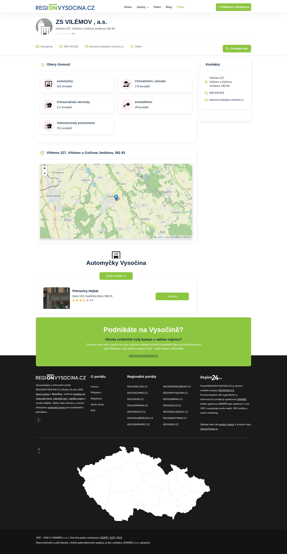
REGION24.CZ (171, 424)
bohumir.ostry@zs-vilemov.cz (226, 99)
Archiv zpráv (97, 404)
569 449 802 (216, 92)
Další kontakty (115, 276)
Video (157, 7)
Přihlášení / (227, 7)
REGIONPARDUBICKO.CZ (177, 386)
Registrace (242, 7)
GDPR (104, 537)
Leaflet (159, 237)
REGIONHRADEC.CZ (138, 424)
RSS (93, 410)
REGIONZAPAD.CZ (137, 393)
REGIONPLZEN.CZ (137, 386)
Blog (169, 7)
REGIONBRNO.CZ (173, 399)
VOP (112, 537)
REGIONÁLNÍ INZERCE (143, 356)
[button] (116, 197)
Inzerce (94, 386)
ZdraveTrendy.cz (209, 429)
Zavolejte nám (239, 48)
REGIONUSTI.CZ (136, 411)
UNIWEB (241, 399)
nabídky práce (76, 398)
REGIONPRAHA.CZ (137, 405)
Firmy (180, 7)
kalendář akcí (60, 398)
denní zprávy (42, 394)
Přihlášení (96, 392)
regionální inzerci (57, 407)
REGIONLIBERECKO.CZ (140, 418)
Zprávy (141, 7)
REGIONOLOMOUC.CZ (175, 411)
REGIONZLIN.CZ (172, 405)
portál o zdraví (226, 424)
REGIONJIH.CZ (135, 399)
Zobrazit (172, 296)
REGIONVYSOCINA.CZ (175, 393)
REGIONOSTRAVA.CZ (175, 418)
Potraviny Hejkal (85, 291)
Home (128, 7)
